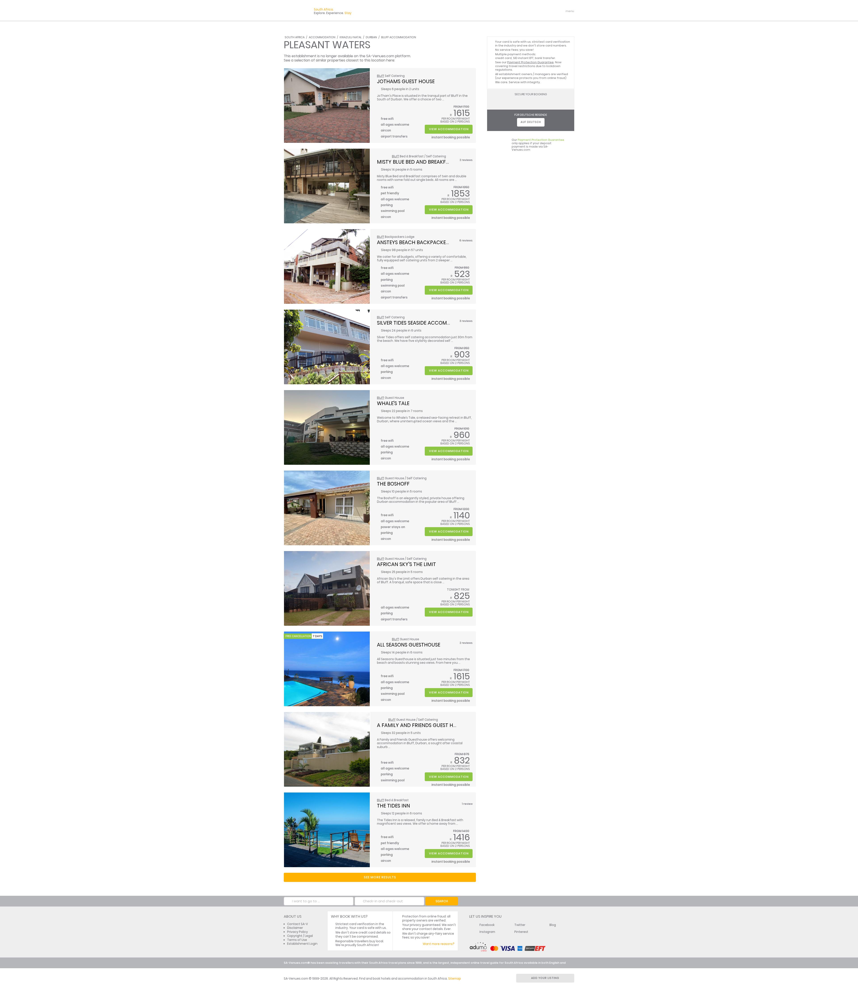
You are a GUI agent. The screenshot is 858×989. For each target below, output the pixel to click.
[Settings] (551, 11)
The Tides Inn (393, 805)
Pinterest (521, 932)
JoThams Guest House (406, 81)
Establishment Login (302, 944)
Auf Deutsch (531, 122)
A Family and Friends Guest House (421, 725)
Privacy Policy (297, 932)
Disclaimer (295, 928)
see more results (380, 877)
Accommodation (322, 37)
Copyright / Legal (300, 936)
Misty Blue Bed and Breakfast (416, 161)
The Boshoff (393, 483)
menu (562, 11)
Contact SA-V (297, 924)
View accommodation (449, 129)
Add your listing (545, 978)
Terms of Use (297, 940)
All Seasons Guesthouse (408, 644)
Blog (552, 925)
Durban (371, 37)
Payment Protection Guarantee (530, 62)
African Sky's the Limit (406, 564)
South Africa (295, 37)
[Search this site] (535, 11)
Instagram (487, 932)
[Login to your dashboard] (543, 11)
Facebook (487, 925)
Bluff (380, 76)
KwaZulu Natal (351, 37)
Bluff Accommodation (398, 37)
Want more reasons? (438, 944)
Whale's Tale (393, 403)
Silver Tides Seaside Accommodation (425, 322)
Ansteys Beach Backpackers (414, 242)
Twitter (519, 925)
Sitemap (454, 978)
